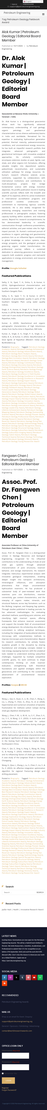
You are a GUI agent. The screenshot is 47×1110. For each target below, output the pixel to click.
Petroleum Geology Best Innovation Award (22, 357)
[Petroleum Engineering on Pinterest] (28, 977)
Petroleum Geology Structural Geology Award (21, 428)
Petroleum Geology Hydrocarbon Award (18, 396)
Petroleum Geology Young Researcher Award (20, 441)
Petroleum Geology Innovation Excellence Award (22, 403)
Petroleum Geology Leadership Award (23, 406)
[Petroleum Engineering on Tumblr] (22, 977)
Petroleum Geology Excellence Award (23, 372)
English (28, 1)
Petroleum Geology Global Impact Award (25, 394)
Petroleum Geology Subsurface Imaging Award (22, 431)
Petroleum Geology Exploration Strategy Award (22, 384)
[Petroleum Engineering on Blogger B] (4, 983)
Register (5, 1088)
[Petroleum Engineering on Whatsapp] (40, 977)
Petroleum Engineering (17, 12)
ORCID (23, 685)
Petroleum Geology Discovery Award (17, 365)
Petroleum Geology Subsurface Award (18, 430)
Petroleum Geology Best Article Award (18, 356)
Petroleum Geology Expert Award (22, 380)
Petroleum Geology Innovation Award (23, 401)
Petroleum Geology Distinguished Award (22, 366)
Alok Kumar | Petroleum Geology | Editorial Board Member (21, 36)
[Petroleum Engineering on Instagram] (10, 977)
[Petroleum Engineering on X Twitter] (16, 977)
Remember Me (10, 1073)
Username (11, 1050)
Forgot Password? (9, 1090)
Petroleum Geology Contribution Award (24, 363)
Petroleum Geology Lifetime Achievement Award (21, 409)
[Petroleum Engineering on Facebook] (4, 977)
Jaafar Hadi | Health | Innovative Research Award (22, 909)
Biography (15, 347)
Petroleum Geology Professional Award (18, 416)
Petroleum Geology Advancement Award (25, 351)
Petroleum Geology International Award (18, 405)
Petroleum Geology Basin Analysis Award (19, 353)
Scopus (15, 685)
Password (10, 1062)
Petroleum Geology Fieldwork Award (21, 386)
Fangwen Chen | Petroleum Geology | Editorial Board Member (20, 460)
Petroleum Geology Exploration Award (18, 383)
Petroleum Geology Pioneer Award (30, 414)
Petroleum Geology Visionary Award (23, 439)
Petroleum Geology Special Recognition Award (21, 425)
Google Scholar (18, 268)
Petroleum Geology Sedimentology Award (25, 423)
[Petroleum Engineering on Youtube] (34, 977)
